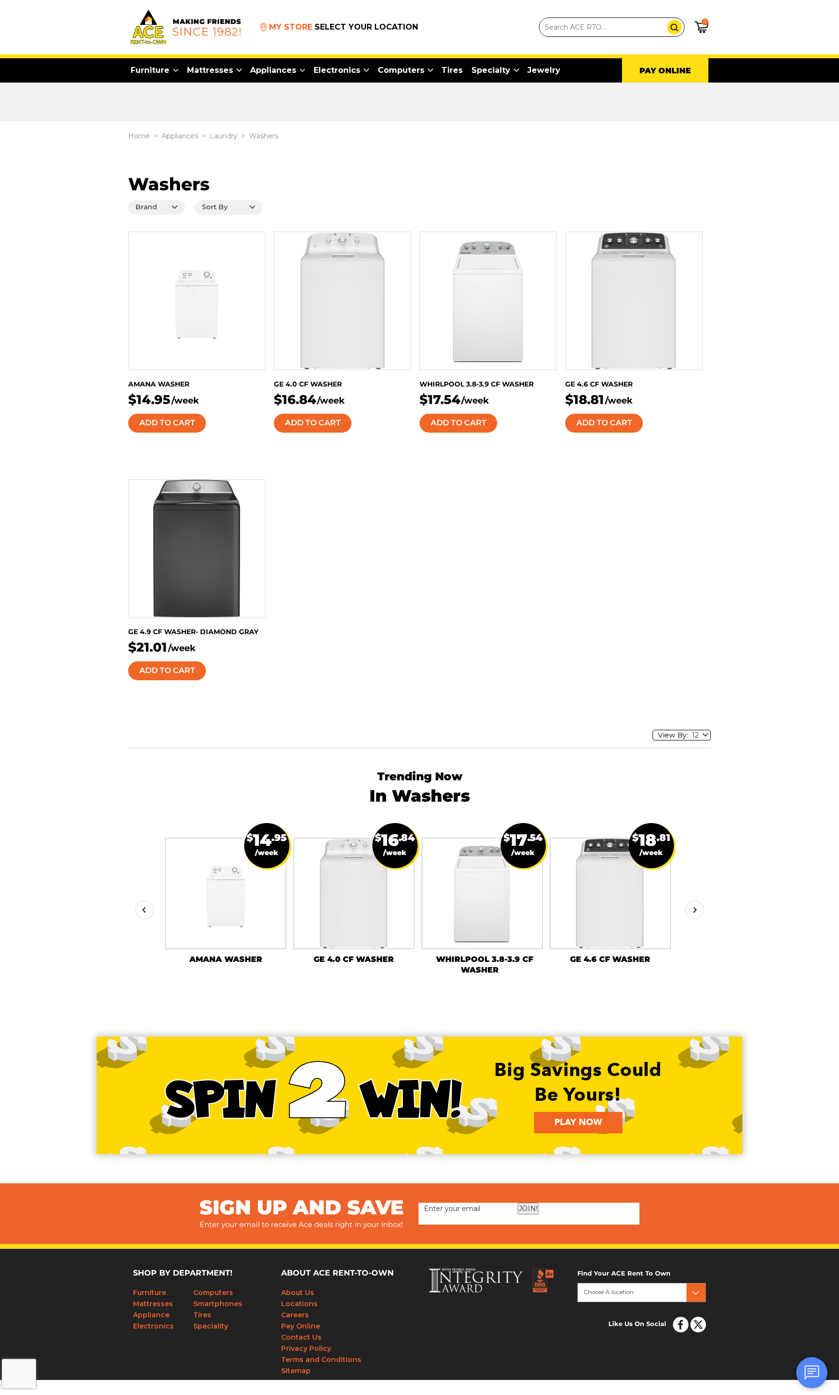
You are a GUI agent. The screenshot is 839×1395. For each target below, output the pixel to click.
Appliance (151, 1315)
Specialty (490, 70)
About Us (297, 1292)
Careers (295, 1315)
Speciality (210, 1326)
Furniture (150, 70)
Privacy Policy (306, 1348)
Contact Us (301, 1337)
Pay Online (300, 1326)
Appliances (273, 70)
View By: (675, 735)
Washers (263, 136)
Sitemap (296, 1370)
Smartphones (217, 1303)
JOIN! (528, 1208)
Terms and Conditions (321, 1359)
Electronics (337, 70)
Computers (401, 70)
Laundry (223, 136)
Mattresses (210, 70)
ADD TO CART (167, 423)
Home (139, 136)
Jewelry (543, 70)
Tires (452, 70)
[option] (225, 900)
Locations (299, 1303)
